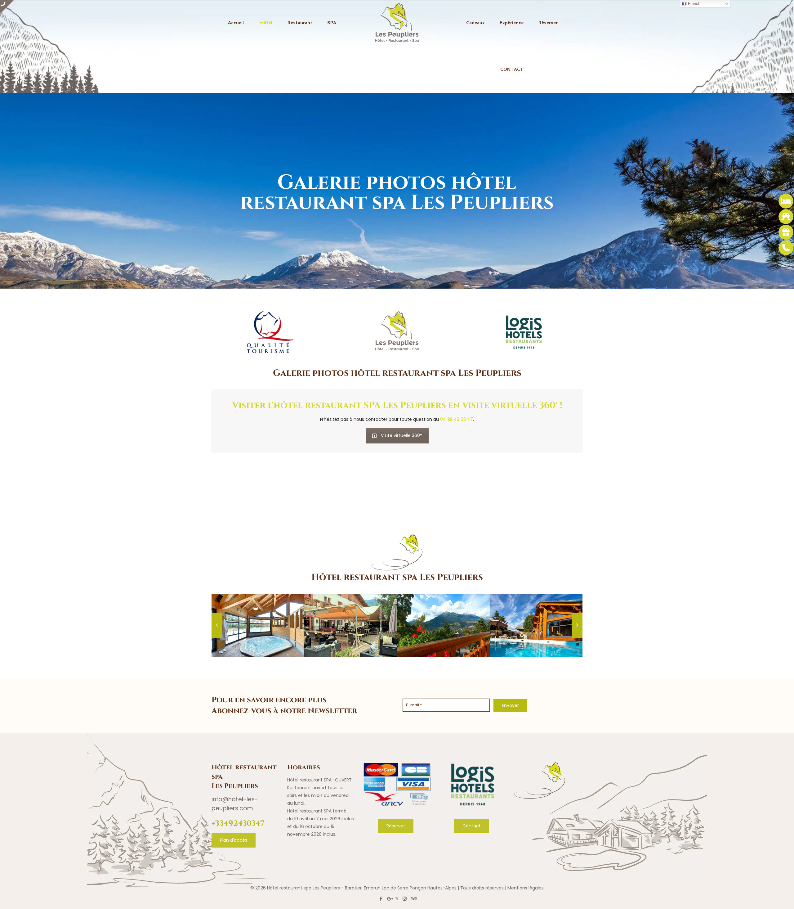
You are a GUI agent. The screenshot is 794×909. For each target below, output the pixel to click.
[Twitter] (397, 898)
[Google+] (389, 898)
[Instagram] (404, 898)
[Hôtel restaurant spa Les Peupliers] (397, 23)
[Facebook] (381, 898)
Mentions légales (525, 888)
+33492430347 (238, 822)
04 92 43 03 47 (456, 419)
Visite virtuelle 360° (401, 435)
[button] (12, 896)
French (693, 3)
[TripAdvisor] (413, 898)
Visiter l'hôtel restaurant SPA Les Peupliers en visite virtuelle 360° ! (397, 404)
